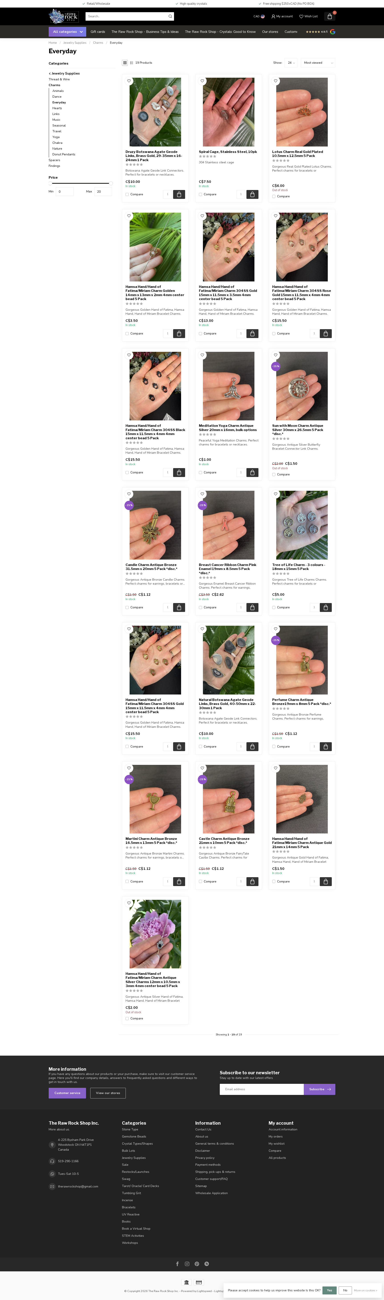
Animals (58, 91)
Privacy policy (204, 1158)
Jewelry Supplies (75, 43)
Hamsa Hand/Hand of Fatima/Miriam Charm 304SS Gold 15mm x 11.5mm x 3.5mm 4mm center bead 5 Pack (228, 293)
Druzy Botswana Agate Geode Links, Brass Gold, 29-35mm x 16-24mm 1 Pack (154, 156)
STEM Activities (133, 1236)
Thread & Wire (59, 79)
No (345, 1290)
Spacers (54, 160)
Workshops (130, 1243)
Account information (283, 1129)
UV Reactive (131, 1214)
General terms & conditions (214, 1144)
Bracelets (129, 1207)
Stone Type (130, 1129)
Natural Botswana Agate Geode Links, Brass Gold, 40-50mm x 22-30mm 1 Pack (227, 704)
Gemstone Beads (134, 1136)
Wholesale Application (211, 1193)
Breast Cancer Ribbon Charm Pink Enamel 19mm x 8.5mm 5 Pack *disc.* (227, 569)
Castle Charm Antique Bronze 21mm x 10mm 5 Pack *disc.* (224, 841)
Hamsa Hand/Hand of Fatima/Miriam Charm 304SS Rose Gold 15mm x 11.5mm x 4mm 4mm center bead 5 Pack (301, 293)
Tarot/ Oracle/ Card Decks (140, 1186)
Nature (57, 148)
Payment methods (208, 1165)
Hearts (57, 108)
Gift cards (98, 31)
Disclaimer (202, 1151)
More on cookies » (365, 1290)
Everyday (116, 43)
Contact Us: (203, 1129)
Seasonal (59, 125)
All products (277, 1158)
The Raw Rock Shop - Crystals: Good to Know (220, 31)
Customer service (67, 1093)
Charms (98, 43)
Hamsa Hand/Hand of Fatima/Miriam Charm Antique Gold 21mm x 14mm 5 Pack (302, 843)
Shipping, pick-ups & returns (215, 1172)
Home (53, 43)
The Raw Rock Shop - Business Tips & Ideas (145, 31)
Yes (329, 1290)
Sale (125, 1165)
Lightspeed (204, 1291)
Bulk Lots (128, 1151)
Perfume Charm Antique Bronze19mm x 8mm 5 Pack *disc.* (301, 702)
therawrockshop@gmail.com (78, 1186)
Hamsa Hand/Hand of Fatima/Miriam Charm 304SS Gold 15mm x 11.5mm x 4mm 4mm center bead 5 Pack (155, 706)
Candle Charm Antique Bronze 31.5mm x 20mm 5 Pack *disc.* (151, 567)
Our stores (270, 31)
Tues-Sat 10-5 (68, 1174)
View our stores (108, 1093)
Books (126, 1221)
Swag (126, 1179)
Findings (54, 166)
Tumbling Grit (131, 1193)
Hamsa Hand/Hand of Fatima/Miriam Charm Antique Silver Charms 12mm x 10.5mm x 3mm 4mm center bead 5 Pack (153, 980)
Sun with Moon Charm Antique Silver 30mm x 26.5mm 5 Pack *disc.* (297, 430)
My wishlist (276, 1144)
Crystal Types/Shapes (137, 1144)
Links (56, 114)
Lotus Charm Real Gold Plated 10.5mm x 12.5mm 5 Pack (297, 154)
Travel (56, 131)
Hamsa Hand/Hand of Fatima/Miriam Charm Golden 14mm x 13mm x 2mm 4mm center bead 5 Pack (155, 293)
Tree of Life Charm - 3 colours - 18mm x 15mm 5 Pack (298, 567)
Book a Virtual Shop (136, 1229)
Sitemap (201, 1186)
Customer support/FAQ (211, 1179)
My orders (276, 1136)
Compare (136, 194)
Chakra (57, 143)
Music (56, 120)
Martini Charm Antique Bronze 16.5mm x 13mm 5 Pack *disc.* (151, 841)
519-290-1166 (68, 1161)
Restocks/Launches (135, 1172)
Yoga (56, 137)
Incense (127, 1200)
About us (201, 1136)
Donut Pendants (63, 154)
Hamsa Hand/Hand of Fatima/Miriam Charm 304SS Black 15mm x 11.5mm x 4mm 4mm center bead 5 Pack (155, 432)
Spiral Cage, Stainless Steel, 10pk (228, 152)
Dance (57, 97)
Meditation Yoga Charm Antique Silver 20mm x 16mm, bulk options (228, 428)
